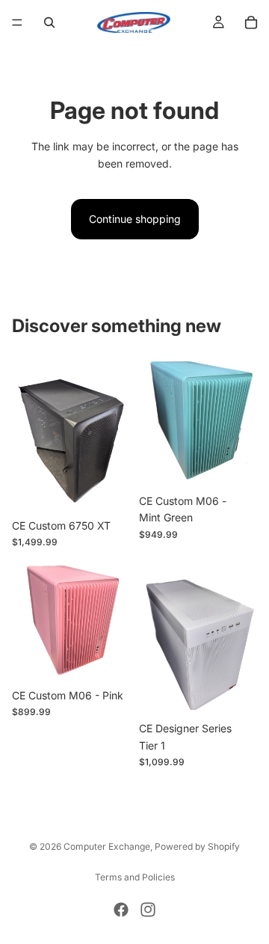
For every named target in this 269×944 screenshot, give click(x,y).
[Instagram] (148, 910)
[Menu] (17, 22)
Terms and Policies (135, 877)
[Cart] (251, 22)
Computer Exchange (107, 846)
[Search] (49, 22)
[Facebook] (121, 910)
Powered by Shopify (197, 846)
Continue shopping (135, 218)
